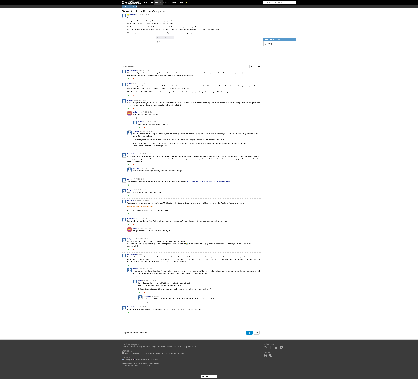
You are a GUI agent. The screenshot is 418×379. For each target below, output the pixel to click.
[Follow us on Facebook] (271, 348)
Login (181, 2)
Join (187, 2)
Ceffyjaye (130, 239)
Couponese (153, 360)
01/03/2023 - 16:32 (140, 100)
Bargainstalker (132, 70)
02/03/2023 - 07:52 (142, 239)
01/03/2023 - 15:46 (139, 83)
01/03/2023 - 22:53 (143, 218)
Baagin (129, 190)
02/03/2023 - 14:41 (145, 307)
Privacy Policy (182, 347)
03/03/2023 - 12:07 (138, 179)
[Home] (131, 2)
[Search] (294, 2)
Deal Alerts (161, 347)
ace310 (135, 112)
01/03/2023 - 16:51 (146, 112)
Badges (153, 347)
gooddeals (130, 200)
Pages (174, 2)
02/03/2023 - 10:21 (147, 269)
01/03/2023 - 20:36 (150, 121)
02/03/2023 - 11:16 (158, 296)
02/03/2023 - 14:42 (149, 168)
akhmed (132, 14)
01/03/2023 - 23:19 (146, 228)
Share (160, 42)
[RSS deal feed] (265, 348)
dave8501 (136, 269)
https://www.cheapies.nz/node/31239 (140, 207)
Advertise (146, 347)
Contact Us (134, 347)
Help (140, 347)
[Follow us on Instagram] (276, 348)
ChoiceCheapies (141, 360)
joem (140, 121)
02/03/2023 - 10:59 (150, 280)
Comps (166, 2)
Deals (145, 2)
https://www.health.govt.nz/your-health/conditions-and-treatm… (209, 181)
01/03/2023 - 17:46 (140, 190)
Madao (129, 100)
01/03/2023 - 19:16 (143, 200)
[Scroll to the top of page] (203, 376)
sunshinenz (137, 168)
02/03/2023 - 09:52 (145, 254)
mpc (128, 179)
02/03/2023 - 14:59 (145, 70)
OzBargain (128, 360)
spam (129, 83)
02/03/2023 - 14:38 (145, 154)
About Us (125, 347)
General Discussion (130, 6)
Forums (158, 2)
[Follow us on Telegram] (281, 348)
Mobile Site (192, 347)
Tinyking (136, 131)
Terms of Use (171, 347)
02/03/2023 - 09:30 (147, 131)
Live (151, 2)
